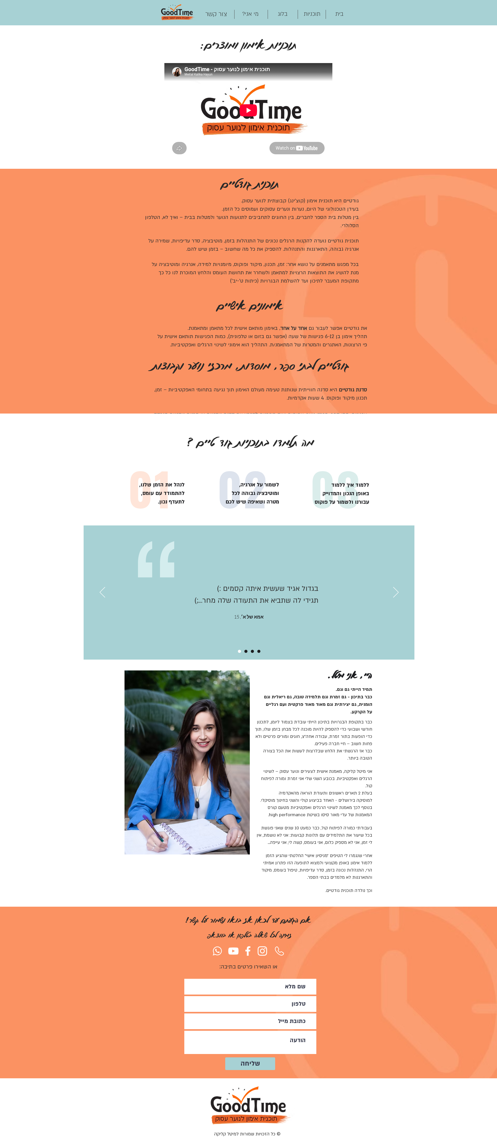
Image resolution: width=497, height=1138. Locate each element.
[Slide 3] (258, 651)
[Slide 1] (252, 651)
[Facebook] (248, 951)
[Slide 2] (245, 651)
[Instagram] (262, 951)
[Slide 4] (239, 651)
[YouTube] (233, 951)
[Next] (396, 592)
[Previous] (102, 592)
